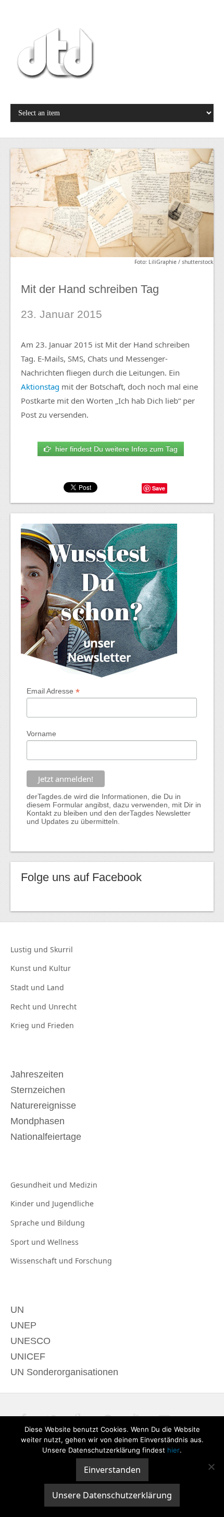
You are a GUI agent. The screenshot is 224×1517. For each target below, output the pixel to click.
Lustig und (30, 949)
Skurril (61, 949)
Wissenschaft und (42, 1261)
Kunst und (29, 968)
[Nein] (211, 1466)
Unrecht (62, 1007)
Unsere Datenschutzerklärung (112, 1495)
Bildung (71, 1223)
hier (173, 1450)
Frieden (60, 1025)
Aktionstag (40, 386)
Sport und (28, 1242)
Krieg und (28, 1025)
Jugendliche (73, 1203)
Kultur (60, 968)
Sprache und (33, 1223)
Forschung (93, 1261)
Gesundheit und (39, 1185)
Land (55, 987)
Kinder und (31, 1203)
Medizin (83, 1185)
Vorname (41, 733)
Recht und (29, 1007)
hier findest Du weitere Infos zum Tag (114, 449)
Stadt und (28, 987)
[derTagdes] (54, 55)
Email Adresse (53, 691)
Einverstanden (112, 1469)
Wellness (63, 1242)
